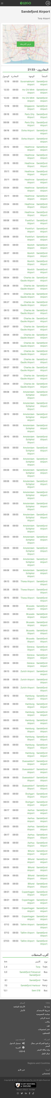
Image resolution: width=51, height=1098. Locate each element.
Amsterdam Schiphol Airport (28, 395)
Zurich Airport (27, 671)
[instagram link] (18, 1093)
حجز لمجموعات (44, 1029)
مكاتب (47, 1022)
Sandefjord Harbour (30, 985)
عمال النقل (46, 1053)
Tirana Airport (27, 581)
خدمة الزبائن (45, 1018)
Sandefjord (34, 980)
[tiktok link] (33, 1093)
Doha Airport (27, 130)
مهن (48, 1025)
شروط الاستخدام (43, 1010)
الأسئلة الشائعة (19, 1006)
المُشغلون (46, 1033)
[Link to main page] (25, 3)
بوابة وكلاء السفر (43, 1050)
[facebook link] (29, 1093)
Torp (38, 966)
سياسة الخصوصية (43, 1014)
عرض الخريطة (25, 44)
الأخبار (22, 1010)
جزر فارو (21, 1070)
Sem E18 (36, 990)
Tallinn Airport (27, 924)
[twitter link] (22, 1093)
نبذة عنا (47, 1006)
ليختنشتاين (46, 1073)
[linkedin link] (26, 1093)
